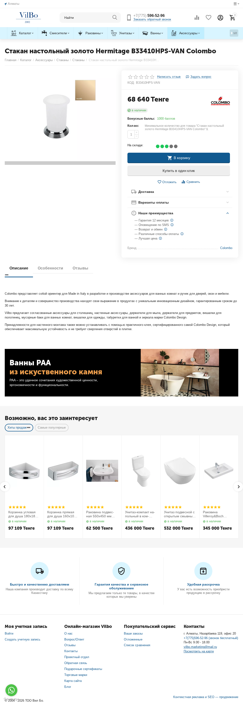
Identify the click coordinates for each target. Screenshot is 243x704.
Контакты (71, 651)
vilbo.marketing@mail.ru (200, 647)
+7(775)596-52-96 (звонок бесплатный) (211, 638)
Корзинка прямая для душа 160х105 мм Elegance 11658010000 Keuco (62, 514)
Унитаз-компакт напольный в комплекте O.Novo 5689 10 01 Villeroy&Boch (140, 514)
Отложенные (133, 639)
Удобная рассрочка (203, 584)
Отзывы (69, 645)
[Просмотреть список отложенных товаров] (208, 18)
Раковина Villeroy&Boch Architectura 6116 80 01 (218, 514)
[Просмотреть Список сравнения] (196, 18)
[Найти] (115, 17)
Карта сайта (73, 681)
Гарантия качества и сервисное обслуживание (121, 586)
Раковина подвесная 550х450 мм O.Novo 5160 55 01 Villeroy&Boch (101, 514)
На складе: (135, 145)
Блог (67, 687)
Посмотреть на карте (199, 651)
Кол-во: (133, 125)
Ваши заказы (133, 633)
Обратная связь (75, 663)
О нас (68, 633)
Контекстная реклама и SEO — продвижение (205, 697)
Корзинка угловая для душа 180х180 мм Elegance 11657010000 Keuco (23, 514)
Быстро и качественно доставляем (39, 584)
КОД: (131, 82)
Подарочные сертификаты (83, 669)
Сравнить (193, 182)
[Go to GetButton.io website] (11, 699)
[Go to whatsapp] (11, 690)
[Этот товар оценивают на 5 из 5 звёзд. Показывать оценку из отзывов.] (17, 507)
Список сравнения (137, 645)
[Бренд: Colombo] (220, 101)
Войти (9, 633)
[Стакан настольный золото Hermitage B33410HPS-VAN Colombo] (60, 117)
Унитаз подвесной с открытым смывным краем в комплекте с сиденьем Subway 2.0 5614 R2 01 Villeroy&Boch (180, 514)
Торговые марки (75, 675)
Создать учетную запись (22, 639)
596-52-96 (149, 16)
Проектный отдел (76, 657)
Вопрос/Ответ (74, 639)
